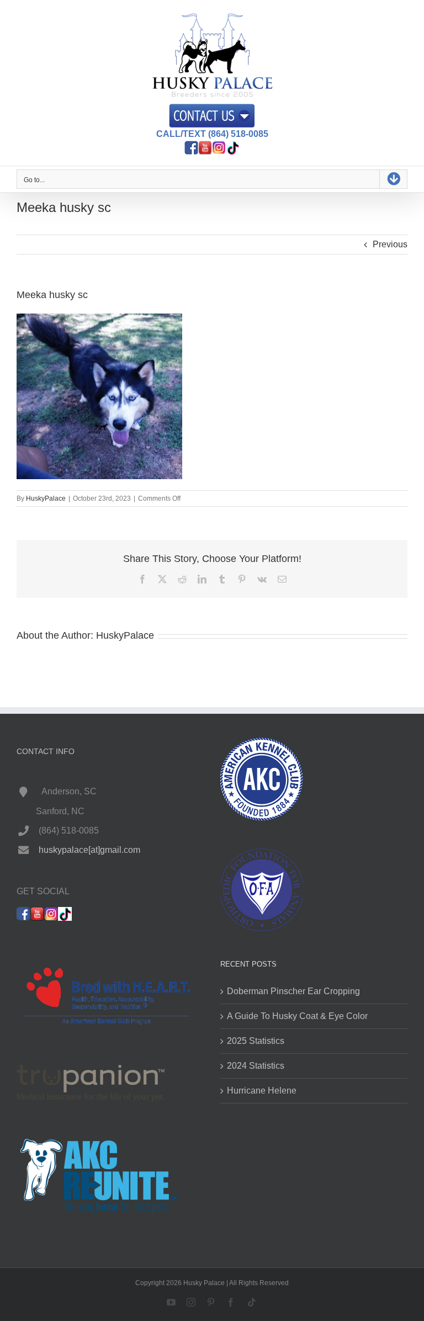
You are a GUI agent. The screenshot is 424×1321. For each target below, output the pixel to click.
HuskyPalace (46, 498)
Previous (390, 244)
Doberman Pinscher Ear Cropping (293, 991)
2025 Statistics (255, 1041)
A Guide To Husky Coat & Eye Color (297, 1016)
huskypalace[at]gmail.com (89, 850)
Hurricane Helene (261, 1090)
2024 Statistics (255, 1065)
